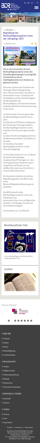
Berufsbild (7, 399)
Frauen (5, 347)
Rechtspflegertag (9, 351)
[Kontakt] (32, 3)
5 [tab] (22, 321)
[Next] (37, 18)
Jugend (6, 343)
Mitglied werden (9, 371)
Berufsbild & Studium (12, 394)
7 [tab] (28, 321)
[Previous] (2, 18)
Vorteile (6, 366)
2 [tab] (20, 21)
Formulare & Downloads (11, 387)
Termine (6, 414)
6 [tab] (25, 321)
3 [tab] (23, 21)
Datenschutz (29, 427)
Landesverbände (9, 355)
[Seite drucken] (35, 44)
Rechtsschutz (8, 383)
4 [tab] (18, 321)
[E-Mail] (29, 3)
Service (6, 409)
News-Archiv (7, 422)
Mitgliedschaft (9, 362)
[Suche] (37, 3)
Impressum (18, 427)
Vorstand (6, 339)
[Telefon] (25, 3)
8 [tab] (31, 321)
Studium (6, 403)
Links (5, 418)
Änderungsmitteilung (11, 375)
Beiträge (6, 379)
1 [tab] (17, 21)
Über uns (7, 334)
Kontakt (9, 427)
